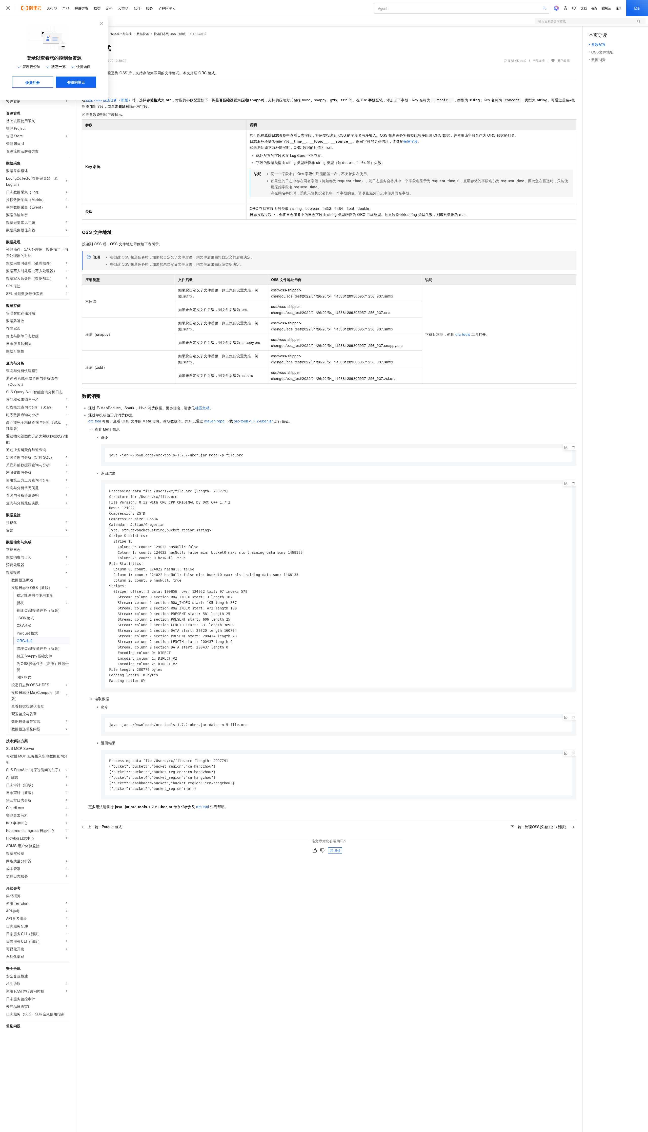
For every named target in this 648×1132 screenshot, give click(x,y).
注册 (619, 8)
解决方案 (81, 8)
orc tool (94, 420)
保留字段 (410, 141)
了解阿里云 (167, 8)
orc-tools (462, 334)
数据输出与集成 (121, 33)
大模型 (52, 8)
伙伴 (137, 8)
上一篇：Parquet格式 (105, 826)
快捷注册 (33, 82)
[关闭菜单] (8, 8)
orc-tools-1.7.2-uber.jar (253, 420)
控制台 (606, 8)
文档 (584, 8)
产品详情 (539, 60)
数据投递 (143, 33)
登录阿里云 (76, 82)
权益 (97, 8)
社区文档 (202, 407)
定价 (109, 8)
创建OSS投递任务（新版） (109, 99)
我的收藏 (564, 60)
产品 (65, 8)
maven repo (214, 420)
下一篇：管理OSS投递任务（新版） (540, 826)
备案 (594, 8)
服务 (149, 8)
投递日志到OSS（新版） (171, 33)
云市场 (123, 8)
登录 (637, 8)
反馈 (337, 850)
